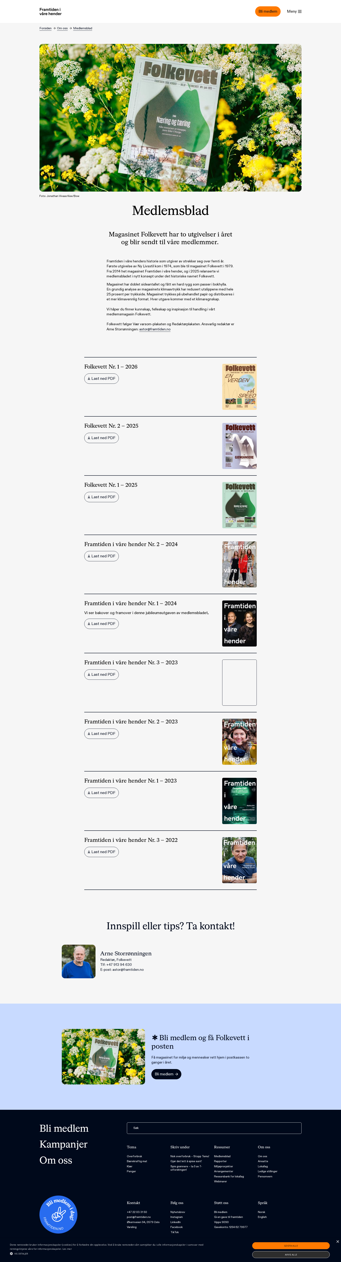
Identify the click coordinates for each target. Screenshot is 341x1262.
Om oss (62, 28)
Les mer (67, 1249)
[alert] (170, 1250)
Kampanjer (63, 1145)
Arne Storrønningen (126, 954)
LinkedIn (175, 1222)
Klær (129, 1166)
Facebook (176, 1227)
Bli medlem (64, 1129)
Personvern (265, 1176)
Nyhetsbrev (177, 1212)
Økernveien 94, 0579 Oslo (143, 1222)
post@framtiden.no (139, 1217)
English (262, 1217)
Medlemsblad (82, 28)
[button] (114, 1253)
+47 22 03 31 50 (137, 1212)
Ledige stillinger (267, 1171)
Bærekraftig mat (137, 1161)
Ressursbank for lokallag (229, 1176)
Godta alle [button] (291, 1245)
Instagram (176, 1217)
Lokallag (263, 1166)
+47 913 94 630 (119, 964)
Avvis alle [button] (291, 1254)
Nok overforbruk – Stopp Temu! (189, 1156)
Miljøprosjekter (223, 1166)
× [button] (337, 1241)
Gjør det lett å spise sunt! (186, 1161)
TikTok (174, 1232)
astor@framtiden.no (154, 329)
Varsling (132, 1227)
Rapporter (220, 1161)
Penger (131, 1171)
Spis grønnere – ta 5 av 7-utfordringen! (186, 1168)
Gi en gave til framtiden (228, 1217)
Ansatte (263, 1161)
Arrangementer (223, 1171)
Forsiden (45, 28)
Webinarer (220, 1181)
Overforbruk (134, 1156)
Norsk (261, 1212)
